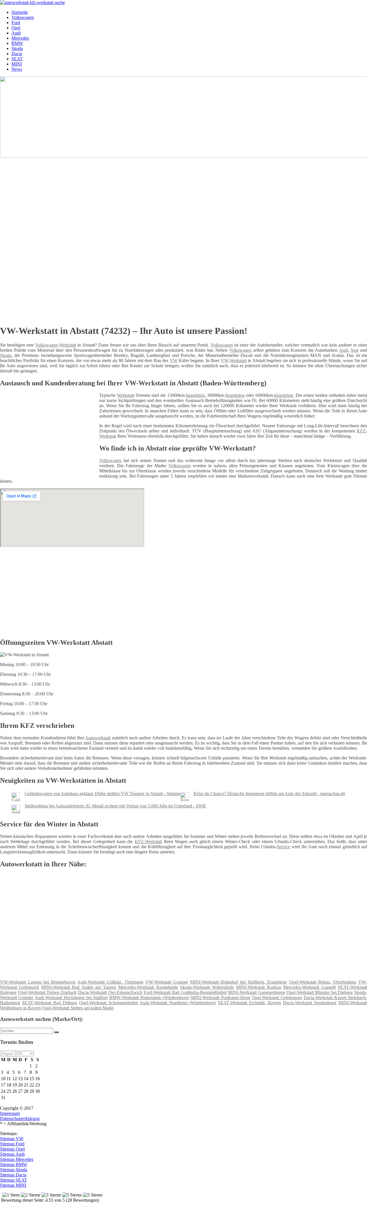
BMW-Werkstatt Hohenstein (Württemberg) (149, 997)
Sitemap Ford (12, 1143)
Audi (16, 32)
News (16, 69)
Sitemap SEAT (13, 1180)
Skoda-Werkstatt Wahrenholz (207, 987)
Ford (15, 22)
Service (283, 846)
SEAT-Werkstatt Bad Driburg (49, 1002)
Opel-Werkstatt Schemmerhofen (108, 1002)
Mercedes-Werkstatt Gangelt (309, 987)
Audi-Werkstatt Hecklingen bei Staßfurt (71, 997)
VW (173, 360)
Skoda (17, 48)
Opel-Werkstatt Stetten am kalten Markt (78, 1007)
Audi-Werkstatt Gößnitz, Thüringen (110, 982)
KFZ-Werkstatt (148, 841)
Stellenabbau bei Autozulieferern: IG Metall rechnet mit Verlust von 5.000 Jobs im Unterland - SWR (115, 805)
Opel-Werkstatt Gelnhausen (277, 997)
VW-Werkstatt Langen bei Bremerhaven (37, 982)
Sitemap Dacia (13, 1174)
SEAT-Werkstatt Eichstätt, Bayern (249, 1002)
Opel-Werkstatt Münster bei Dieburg (319, 992)
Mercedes (20, 38)
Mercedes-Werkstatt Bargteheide (148, 987)
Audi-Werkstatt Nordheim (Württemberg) (178, 1002)
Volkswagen (22, 17)
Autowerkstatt (98, 737)
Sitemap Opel (12, 1149)
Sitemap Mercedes (16, 1159)
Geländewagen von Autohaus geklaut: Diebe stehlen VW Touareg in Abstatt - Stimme (102, 793)
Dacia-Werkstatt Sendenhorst (309, 1002)
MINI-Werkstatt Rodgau (258, 987)
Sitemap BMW (13, 1164)
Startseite (19, 12)
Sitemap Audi (12, 1154)
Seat (354, 350)
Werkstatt (67, 345)
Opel (15, 27)
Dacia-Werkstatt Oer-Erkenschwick (110, 992)
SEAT (17, 58)
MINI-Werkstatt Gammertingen (256, 992)
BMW (17, 43)
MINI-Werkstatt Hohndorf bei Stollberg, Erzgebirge (238, 982)
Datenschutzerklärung (20, 1118)
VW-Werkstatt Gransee (166, 982)
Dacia (16, 53)
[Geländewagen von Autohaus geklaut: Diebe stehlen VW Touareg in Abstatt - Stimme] (15, 799)
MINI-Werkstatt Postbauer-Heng (220, 997)
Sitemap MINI (13, 1185)
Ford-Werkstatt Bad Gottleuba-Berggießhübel (185, 992)
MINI (16, 63)
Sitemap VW (12, 1138)
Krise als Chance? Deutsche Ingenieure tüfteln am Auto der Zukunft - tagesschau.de (269, 793)
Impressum (10, 1113)
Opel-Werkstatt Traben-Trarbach (47, 992)
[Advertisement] (176, 199)
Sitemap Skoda (13, 1169)
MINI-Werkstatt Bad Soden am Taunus (78, 987)
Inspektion (195, 395)
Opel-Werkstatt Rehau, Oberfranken (322, 982)
